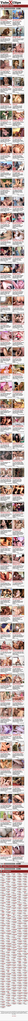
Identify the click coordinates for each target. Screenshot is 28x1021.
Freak (14, 873)
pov (7, 242)
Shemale (26, 873)
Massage (14, 985)
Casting (3, 1004)
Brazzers (3, 981)
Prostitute (20, 951)
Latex (14, 969)
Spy (25, 912)
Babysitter (4, 925)
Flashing (9, 1000)
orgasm (16, 72)
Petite (20, 930)
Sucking (25, 933)
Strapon (25, 925)
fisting (22, 39)
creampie (14, 106)
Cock (8, 888)
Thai (25, 951)
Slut (25, 888)
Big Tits (3, 958)
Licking (14, 977)
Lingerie (14, 980)
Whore (25, 995)
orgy (15, 21)
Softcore (25, 897)
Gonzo (14, 905)
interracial (18, 224)
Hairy (14, 916)
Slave (25, 883)
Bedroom (3, 948)
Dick (8, 935)
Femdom (9, 981)
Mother (20, 878)
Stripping (26, 928)
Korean (14, 964)
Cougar (8, 901)
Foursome (9, 1005)
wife (3, 39)
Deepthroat (9, 933)
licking (7, 479)
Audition (3, 917)
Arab (3, 900)
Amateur (3, 887)
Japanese (15, 954)
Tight (25, 956)
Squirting (26, 915)
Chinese (9, 878)
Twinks (25, 975)
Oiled (20, 899)
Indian (14, 941)
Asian (3, 905)
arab (19, 172)
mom (3, 139)
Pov (19, 945)
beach (14, 242)
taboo (5, 410)
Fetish (8, 983)
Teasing (25, 948)
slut (4, 293)
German (14, 895)
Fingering (9, 988)
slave (4, 259)
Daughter (9, 930)
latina (5, 241)
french (18, 241)
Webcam (26, 992)
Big (2, 950)
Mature (14, 992)
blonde (14, 56)
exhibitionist (5, 309)
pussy (4, 72)
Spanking (26, 907)
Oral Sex (20, 910)
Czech (8, 923)
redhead (9, 685)
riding (17, 395)
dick (7, 394)
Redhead (20, 967)
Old (19, 901)
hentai (17, 106)
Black (3, 968)
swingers (4, 226)
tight (13, 293)
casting (21, 258)
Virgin (25, 987)
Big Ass (3, 953)
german (7, 71)
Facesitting (9, 973)
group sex (19, 24)
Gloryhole (15, 902)
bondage (9, 140)
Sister (25, 878)
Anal (3, 892)
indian (16, 190)
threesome (6, 39)
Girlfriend (15, 897)
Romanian (20, 977)
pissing (1, 293)
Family (8, 978)
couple (1, 23)
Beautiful (3, 945)
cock (1, 243)
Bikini (3, 960)
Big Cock (3, 955)
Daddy (8, 925)
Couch (8, 899)
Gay (13, 892)
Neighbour (21, 886)
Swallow (25, 935)
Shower (25, 876)
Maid (14, 982)
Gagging (14, 884)
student (6, 107)
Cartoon (3, 1001)
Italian (14, 952)
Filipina (8, 986)
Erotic (8, 959)
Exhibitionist (9, 964)
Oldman (20, 907)
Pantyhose (21, 923)
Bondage (3, 976)
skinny (18, 38)
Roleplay (20, 975)
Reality (20, 964)
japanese (4, 21)
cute (15, 291)
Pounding (20, 943)
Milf (13, 997)
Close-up (9, 886)
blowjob (21, 56)
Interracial (15, 949)
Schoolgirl (20, 992)
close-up (22, 141)
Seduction (20, 997)
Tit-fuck (25, 962)
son (5, 155)
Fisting (8, 997)
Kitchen (14, 962)
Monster (20, 876)
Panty (20, 920)
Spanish (25, 905)
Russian (20, 985)
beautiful (7, 155)
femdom (19, 39)
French (14, 876)
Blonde (3, 971)
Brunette (3, 991)
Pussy (20, 958)
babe (19, 72)
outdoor (22, 38)
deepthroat (2, 91)
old (20, 38)
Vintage (25, 985)
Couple (8, 904)
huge (10, 242)
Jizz (13, 959)
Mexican (14, 995)
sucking (20, 359)
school (14, 39)
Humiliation (15, 939)
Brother (3, 988)
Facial (8, 976)
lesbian (19, 88)
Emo (8, 957)
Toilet (25, 967)
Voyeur (25, 990)
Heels (14, 924)
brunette (20, 73)
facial (19, 56)
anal (3, 38)
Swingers (26, 938)
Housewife (15, 934)
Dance (8, 928)
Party (20, 925)
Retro (20, 969)
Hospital (14, 931)
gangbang (9, 88)
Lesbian (14, 975)
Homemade (15, 929)
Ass (2, 907)
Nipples (20, 888)
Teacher (25, 945)
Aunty (3, 920)
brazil (17, 40)
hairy (8, 208)
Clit (8, 883)
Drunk (8, 952)
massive (16, 293)
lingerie (22, 90)
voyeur (6, 140)
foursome (18, 22)
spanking (2, 173)
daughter (4, 393)
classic (7, 190)
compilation (17, 720)
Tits (25, 964)
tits (10, 23)
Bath (3, 935)
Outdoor (20, 917)
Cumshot (9, 917)
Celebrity (3, 1006)
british (21, 276)
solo (16, 89)
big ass (8, 40)
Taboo (25, 940)
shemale (4, 325)
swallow (4, 89)
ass (8, 105)
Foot (8, 1002)
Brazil (3, 978)
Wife (25, 997)
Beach (3, 943)
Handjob (14, 919)
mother (6, 139)
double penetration (16, 175)
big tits (5, 40)
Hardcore (15, 921)
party (17, 21)
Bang (3, 930)
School (20, 990)
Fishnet (8, 995)
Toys (25, 969)
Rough (20, 982)
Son (25, 902)
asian (10, 21)
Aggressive (4, 882)
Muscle (20, 881)
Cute (8, 920)
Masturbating (15, 990)
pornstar (14, 243)
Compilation (9, 896)
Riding (20, 972)
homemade (20, 89)
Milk (13, 1000)
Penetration (21, 928)
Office (20, 896)
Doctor (8, 940)
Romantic (20, 980)
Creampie (9, 906)
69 (10, 173)
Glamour (14, 900)
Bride (3, 983)
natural (4, 23)
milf (21, 88)
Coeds (8, 891)
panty (1, 825)
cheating (18, 276)
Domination (9, 945)
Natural (20, 883)
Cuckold (9, 911)
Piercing (20, 933)
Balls (3, 927)
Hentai (14, 926)
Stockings (26, 920)
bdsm (22, 72)
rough (14, 72)
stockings (2, 209)
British (3, 986)
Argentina (4, 902)
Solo (25, 900)
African (3, 879)
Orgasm (20, 912)
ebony (18, 209)
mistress (14, 499)
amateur (7, 21)
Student (25, 930)
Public (20, 953)
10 (13, 8)
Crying (8, 909)
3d (2, 877)
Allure (3, 884)
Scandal (20, 987)
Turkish (25, 972)
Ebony (8, 954)
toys (19, 292)
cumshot (2, 73)
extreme (1, 227)
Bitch (3, 965)
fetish (9, 174)
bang (6, 293)
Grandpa (14, 907)
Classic (8, 881)
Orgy (19, 915)
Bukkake (3, 993)
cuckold (4, 71)
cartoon (1, 328)
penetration (15, 23)
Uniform (25, 977)
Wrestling (26, 1000)
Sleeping (25, 886)
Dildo (8, 938)
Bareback (4, 932)
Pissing (20, 935)
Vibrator (25, 982)
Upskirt (25, 980)
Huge (14, 936)
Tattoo (25, 943)
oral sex (14, 395)
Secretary (20, 995)
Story (25, 923)
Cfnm (8, 873)
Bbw (2, 937)
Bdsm (3, 940)
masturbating (15, 90)
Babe (3, 922)
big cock (20, 309)
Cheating (9, 876)
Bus (2, 996)
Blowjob (3, 973)
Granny (14, 910)
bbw (1, 22)
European (9, 962)
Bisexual (3, 963)
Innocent (14, 944)
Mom (19, 873)
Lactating (15, 967)
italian (10, 106)
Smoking (26, 895)
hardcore (7, 23)
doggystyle (8, 22)
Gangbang (15, 887)
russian (5, 105)
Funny (14, 882)
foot (10, 479)
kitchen (14, 174)
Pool (19, 938)
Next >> (19, 8)
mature (5, 38)
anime (21, 107)
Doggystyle (9, 943)
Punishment (21, 956)
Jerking (14, 957)
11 (14, 8)
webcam (21, 839)
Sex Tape (20, 1000)
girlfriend (21, 208)
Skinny (25, 881)
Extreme (9, 967)
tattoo (4, 243)
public (1, 259)
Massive (14, 987)
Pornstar (20, 940)
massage (19, 789)
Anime (3, 897)
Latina (14, 972)
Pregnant (20, 948)
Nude (20, 891)
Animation (4, 895)
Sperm (25, 910)
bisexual (14, 40)
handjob (3, 22)
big (5, 243)
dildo (23, 428)
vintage (4, 190)
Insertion (14, 947)
